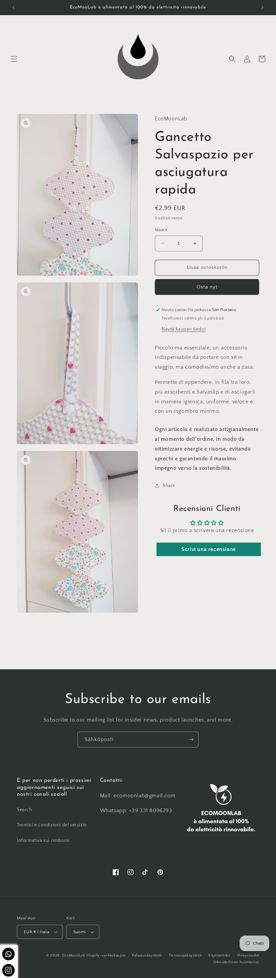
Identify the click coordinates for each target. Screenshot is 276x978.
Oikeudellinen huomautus (236, 962)
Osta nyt (207, 287)
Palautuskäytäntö (147, 955)
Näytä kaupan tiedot (184, 329)
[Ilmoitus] (262, 7)
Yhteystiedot (248, 955)
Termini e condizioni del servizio (52, 825)
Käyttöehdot (219, 955)
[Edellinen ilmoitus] (13, 7)
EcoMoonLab (73, 955)
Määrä (161, 229)
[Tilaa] (190, 739)
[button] (14, 59)
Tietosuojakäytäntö (185, 955)
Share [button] (169, 485)
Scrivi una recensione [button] (208, 549)
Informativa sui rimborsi (43, 840)
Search (24, 810)
